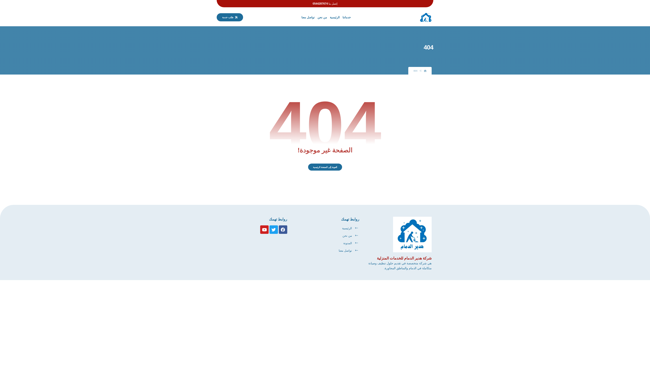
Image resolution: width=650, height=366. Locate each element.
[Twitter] (273, 229)
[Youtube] (264, 229)
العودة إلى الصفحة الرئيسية (325, 167)
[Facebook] (283, 229)
